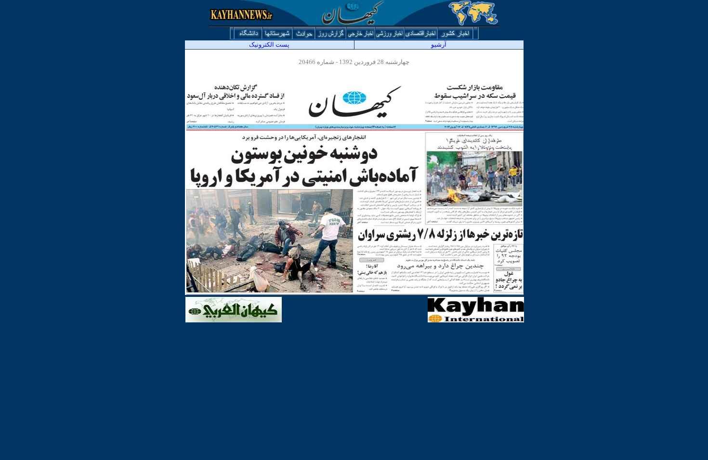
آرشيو (438, 44)
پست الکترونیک (269, 44)
